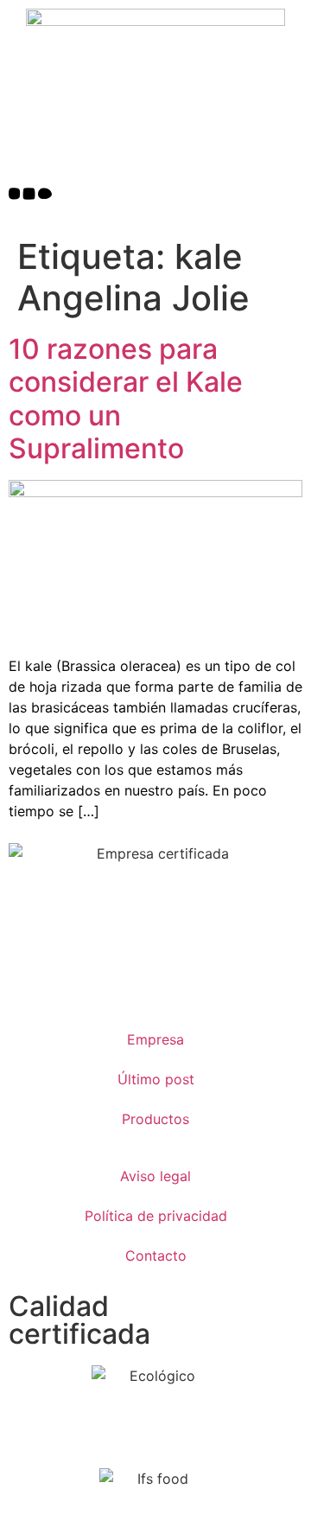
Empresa (155, 1039)
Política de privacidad (156, 1215)
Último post (155, 1079)
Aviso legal (155, 1176)
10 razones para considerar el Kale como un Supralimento (126, 398)
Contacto (156, 1255)
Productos (155, 1119)
